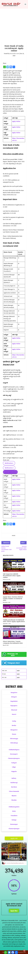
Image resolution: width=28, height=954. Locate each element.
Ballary (14, 778)
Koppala (14, 771)
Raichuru (14, 787)
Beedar (14, 725)
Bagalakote (14, 701)
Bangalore (14, 692)
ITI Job (4, 674)
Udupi (14, 767)
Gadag (14, 721)
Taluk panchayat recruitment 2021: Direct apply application (14, 620)
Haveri (14, 714)
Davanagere (14, 754)
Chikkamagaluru (14, 807)
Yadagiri (14, 763)
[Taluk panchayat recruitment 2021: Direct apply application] (14, 610)
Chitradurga (14, 743)
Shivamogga (14, 738)
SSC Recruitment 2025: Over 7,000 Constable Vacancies (14, 906)
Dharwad (14, 710)
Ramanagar (14, 824)
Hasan (14, 734)
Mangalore (14, 730)
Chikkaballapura (14, 749)
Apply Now (14, 913)
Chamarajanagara (14, 758)
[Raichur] (14, 864)
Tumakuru (14, 815)
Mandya (14, 800)
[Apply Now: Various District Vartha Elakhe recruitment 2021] (14, 588)
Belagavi (14, 697)
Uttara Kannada (14, 791)
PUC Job (4, 677)
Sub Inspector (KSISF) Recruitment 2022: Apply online (12, 575)
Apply (18, 670)
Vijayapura (13, 705)
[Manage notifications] (24, 950)
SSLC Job (4, 670)
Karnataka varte (14, 53)
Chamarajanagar (14, 828)
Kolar (14, 811)
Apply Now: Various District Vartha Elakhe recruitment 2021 (13, 598)
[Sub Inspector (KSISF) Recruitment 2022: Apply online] (14, 565)
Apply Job (14, 838)
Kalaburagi (14, 782)
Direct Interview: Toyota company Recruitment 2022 (13, 642)
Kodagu (14, 820)
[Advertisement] (14, 23)
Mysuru (14, 795)
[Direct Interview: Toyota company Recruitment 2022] (14, 632)
